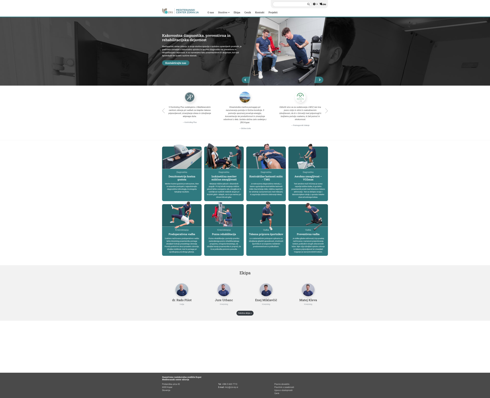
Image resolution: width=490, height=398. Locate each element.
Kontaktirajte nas (175, 63)
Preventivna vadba (308, 234)
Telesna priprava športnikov (266, 234)
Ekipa (237, 12)
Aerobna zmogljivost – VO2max (308, 178)
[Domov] (180, 11)
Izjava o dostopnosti (283, 390)
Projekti (273, 12)
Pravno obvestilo (281, 384)
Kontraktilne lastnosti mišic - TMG (266, 178)
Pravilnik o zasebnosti (284, 387)
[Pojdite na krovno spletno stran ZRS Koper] (323, 4)
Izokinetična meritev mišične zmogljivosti (224, 178)
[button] (315, 4)
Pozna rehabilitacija (224, 234)
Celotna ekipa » (245, 313)
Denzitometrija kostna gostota (182, 178)
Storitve (222, 12)
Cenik (247, 12)
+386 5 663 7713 (229, 384)
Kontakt (259, 12)
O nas (210, 12)
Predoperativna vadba (182, 234)
